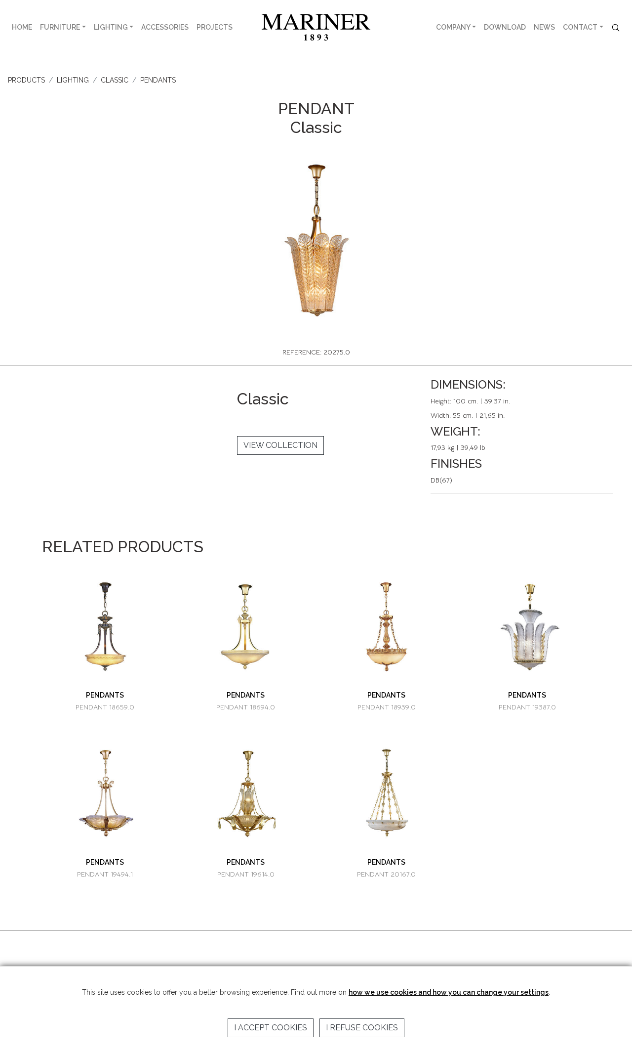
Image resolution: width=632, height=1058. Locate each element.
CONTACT (580, 27)
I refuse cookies (362, 1027)
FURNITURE (60, 27)
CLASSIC (114, 80)
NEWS (544, 27)
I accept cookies (270, 1027)
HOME (22, 27)
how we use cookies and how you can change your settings (449, 992)
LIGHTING (111, 27)
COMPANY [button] (453, 27)
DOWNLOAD (505, 27)
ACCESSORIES (165, 27)
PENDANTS (158, 80)
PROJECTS (215, 27)
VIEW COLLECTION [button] (280, 445)
